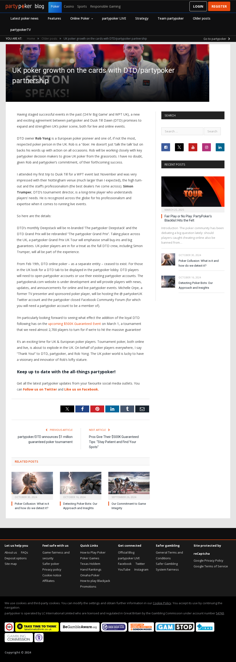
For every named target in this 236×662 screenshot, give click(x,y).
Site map (11, 564)
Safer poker (50, 564)
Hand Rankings (90, 569)
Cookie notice (51, 575)
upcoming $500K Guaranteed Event (74, 323)
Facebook (125, 564)
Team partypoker (171, 18)
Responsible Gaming (105, 6)
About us (11, 552)
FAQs (24, 552)
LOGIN (198, 6)
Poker (55, 6)
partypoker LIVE (114, 18)
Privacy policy (51, 569)
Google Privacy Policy (208, 560)
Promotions (88, 586)
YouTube (124, 569)
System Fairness (167, 569)
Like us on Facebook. (81, 389)
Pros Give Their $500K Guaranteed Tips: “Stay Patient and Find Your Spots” (114, 442)
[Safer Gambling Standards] (39, 641)
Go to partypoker (215, 39)
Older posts (201, 18)
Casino (69, 6)
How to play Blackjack (95, 581)
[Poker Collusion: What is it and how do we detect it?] (32, 485)
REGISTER (219, 6)
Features (54, 18)
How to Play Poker (93, 552)
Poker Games (89, 558)
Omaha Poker (90, 575)
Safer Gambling (167, 564)
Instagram (141, 569)
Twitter (140, 564)
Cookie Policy (162, 603)
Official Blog (126, 552)
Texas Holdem (90, 564)
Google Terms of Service (211, 566)
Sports (82, 6)
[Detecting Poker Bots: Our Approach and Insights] (80, 485)
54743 (220, 613)
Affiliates (48, 581)
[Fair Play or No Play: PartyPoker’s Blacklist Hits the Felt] (192, 193)
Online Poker (79, 18)
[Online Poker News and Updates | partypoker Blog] (25, 6)
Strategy (141, 18)
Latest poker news (24, 18)
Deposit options (16, 558)
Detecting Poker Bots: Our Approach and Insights (196, 285)
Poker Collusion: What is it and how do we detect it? (199, 263)
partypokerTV (20, 29)
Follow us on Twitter (40, 389)
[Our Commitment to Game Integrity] (129, 485)
